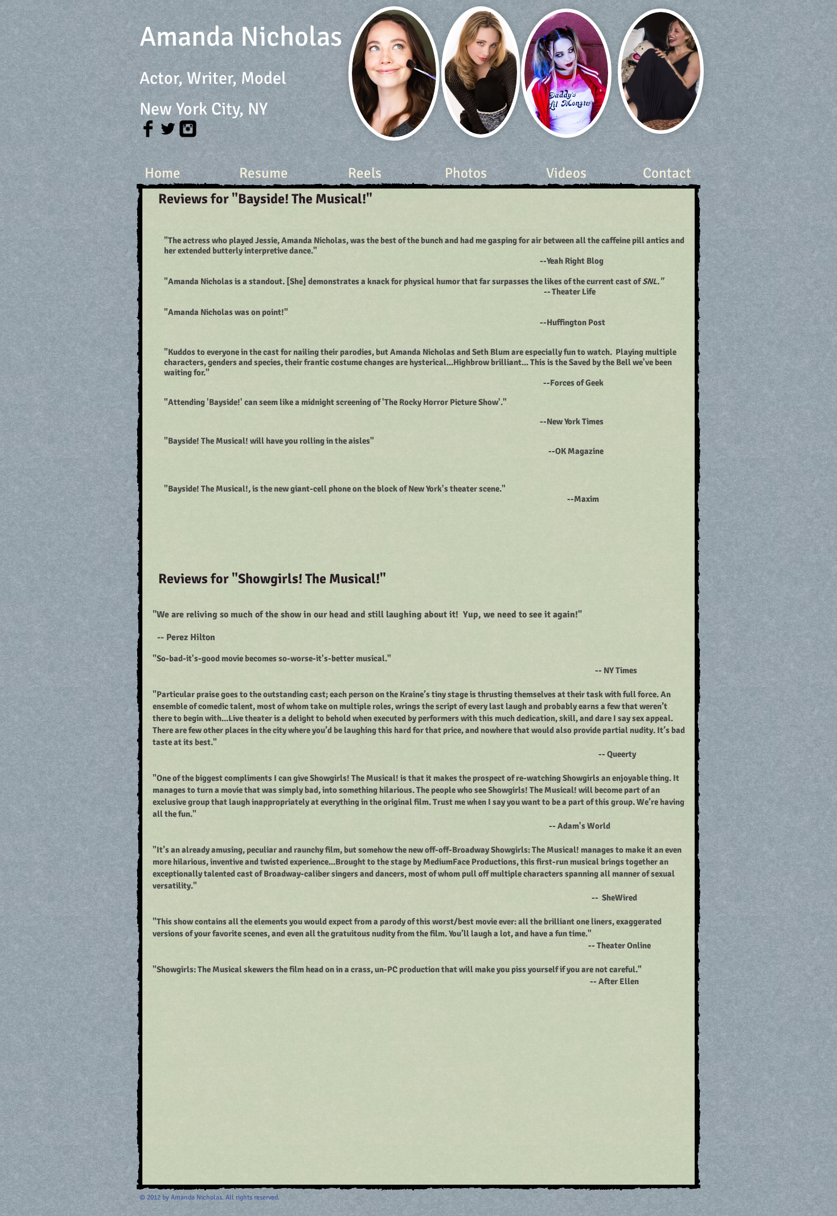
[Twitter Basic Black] (168, 128)
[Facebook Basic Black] (148, 128)
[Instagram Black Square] (187, 128)
